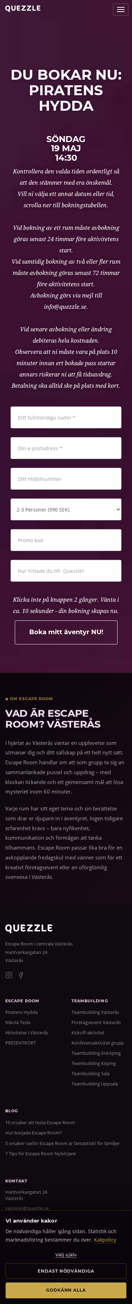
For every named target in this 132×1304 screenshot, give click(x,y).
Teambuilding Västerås (95, 1012)
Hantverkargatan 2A (26, 952)
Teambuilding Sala (90, 1073)
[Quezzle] (28, 931)
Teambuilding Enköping (96, 1053)
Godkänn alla (66, 1290)
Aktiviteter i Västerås (26, 1032)
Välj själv (66, 1254)
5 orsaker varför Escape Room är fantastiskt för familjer (62, 1143)
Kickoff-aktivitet (88, 1032)
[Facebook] (20, 976)
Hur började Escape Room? (33, 1132)
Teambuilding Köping (93, 1063)
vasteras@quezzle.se (27, 1208)
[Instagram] (8, 976)
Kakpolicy (105, 1239)
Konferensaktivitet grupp (97, 1043)
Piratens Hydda (21, 1012)
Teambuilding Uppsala (94, 1083)
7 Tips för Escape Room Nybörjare (40, 1153)
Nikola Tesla (17, 1022)
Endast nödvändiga (66, 1271)
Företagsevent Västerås (96, 1022)
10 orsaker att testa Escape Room (40, 1122)
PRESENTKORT (20, 1043)
